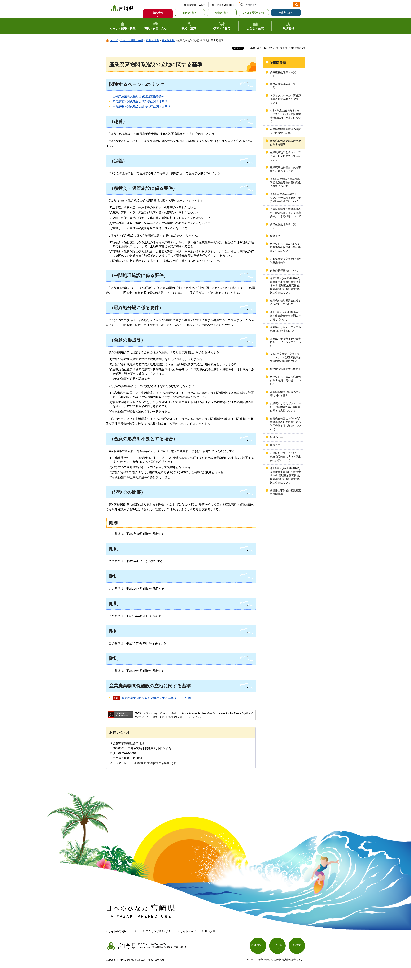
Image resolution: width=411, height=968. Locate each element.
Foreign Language (224, 5)
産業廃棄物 (168, 40)
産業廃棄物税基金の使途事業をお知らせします (285, 169)
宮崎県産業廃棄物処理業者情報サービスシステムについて (285, 342)
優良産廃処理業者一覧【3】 (283, 86)
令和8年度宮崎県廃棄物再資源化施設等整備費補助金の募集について (285, 183)
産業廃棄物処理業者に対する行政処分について (285, 302)
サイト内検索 (241, 5)
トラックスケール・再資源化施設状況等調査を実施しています (285, 99)
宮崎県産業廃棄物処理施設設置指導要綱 (139, 96)
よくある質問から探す (254, 12)
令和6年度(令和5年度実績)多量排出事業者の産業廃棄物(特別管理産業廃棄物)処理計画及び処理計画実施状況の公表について (285, 475)
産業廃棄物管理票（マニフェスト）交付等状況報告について (285, 156)
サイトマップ (188, 931)
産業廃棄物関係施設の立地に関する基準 (285, 142)
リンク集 (210, 931)
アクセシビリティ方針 (158, 931)
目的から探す (190, 12)
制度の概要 (276, 437)
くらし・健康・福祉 (131, 40)
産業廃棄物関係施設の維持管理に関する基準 (141, 106)
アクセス (277, 945)
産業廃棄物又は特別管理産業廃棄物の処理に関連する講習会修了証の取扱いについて (285, 424)
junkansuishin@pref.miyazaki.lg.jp (154, 763)
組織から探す (221, 12)
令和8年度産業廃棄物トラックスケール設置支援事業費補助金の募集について (285, 198)
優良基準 (275, 235)
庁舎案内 (296, 945)
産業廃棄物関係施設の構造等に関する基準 (140, 101)
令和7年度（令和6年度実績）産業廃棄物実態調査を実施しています (285, 316)
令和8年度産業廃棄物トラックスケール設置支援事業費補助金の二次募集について (285, 116)
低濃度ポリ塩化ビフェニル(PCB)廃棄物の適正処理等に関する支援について (285, 407)
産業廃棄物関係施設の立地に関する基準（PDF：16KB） (158, 698)
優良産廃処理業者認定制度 (285, 369)
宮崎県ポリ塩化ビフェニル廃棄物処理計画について (285, 329)
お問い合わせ (258, 945)
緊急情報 (158, 12)
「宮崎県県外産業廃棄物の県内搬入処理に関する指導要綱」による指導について (285, 213)
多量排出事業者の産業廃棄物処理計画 (285, 492)
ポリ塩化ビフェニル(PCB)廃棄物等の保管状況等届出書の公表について (285, 247)
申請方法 (275, 445)
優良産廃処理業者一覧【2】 (283, 226)
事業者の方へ (286, 12)
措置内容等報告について (284, 270)
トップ (114, 40)
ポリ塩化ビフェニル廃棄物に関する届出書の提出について (285, 380)
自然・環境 (152, 40)
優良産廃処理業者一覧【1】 (283, 74)
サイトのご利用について (123, 931)
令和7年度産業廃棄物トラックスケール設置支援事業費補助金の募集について (285, 357)
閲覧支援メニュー (196, 5)
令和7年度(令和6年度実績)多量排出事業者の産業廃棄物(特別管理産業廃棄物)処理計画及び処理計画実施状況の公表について (285, 285)
